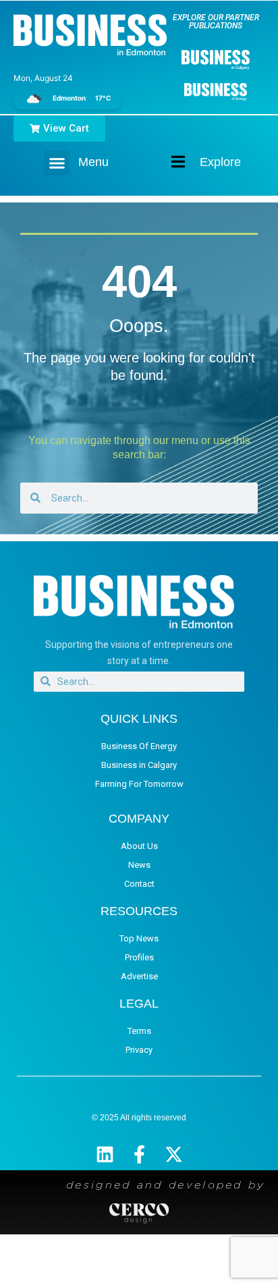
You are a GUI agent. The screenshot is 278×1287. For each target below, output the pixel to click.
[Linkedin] (105, 1154)
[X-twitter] (174, 1154)
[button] (57, 163)
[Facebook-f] (139, 1154)
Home (166, 161)
